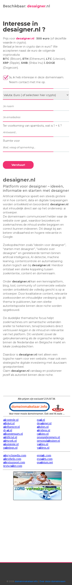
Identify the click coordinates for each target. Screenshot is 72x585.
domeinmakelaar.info (26, 581)
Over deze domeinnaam (52, 581)
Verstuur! (18, 165)
